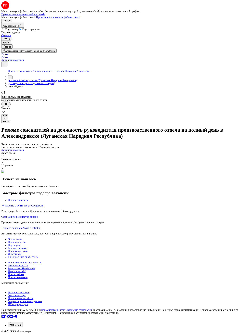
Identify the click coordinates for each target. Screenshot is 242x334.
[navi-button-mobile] (4, 64)
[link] (7, 46)
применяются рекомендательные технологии (66, 309)
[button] (5, 54)
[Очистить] (6, 104)
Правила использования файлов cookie (58, 17)
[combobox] (16, 97)
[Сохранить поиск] (4, 117)
